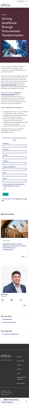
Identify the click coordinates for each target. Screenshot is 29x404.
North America (20, 1)
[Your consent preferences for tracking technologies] (26, 401)
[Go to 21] (25, 257)
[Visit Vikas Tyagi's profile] (14, 279)
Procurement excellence (9, 322)
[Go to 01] (24, 305)
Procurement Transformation (9, 85)
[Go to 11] (25, 305)
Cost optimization (7, 319)
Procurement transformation (10, 334)
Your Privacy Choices (12, 399)
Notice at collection (7, 402)
